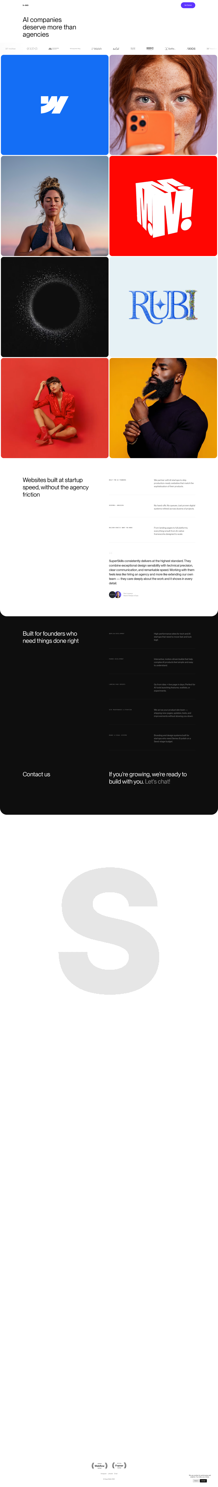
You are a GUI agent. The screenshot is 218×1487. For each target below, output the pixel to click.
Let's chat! (157, 781)
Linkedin (110, 1473)
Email (115, 1473)
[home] (25, 5)
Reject (196, 1481)
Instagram (104, 1473)
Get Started (188, 5)
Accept (203, 1481)
